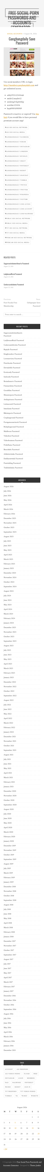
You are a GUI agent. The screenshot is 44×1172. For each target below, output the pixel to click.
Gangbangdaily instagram (17, 146)
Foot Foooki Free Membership (10, 304)
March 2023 (8, 668)
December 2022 (10, 682)
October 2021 (9, 745)
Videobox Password (11, 436)
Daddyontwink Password (13, 458)
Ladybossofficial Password (13, 274)
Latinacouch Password (12, 404)
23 (38, 1133)
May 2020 (7, 823)
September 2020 (10, 804)
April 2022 (8, 718)
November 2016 (10, 1000)
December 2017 (10, 941)
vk (17, 1096)
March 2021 (8, 777)
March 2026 (8, 509)
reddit (18, 1087)
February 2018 (9, 932)
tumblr (8, 1096)
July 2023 (7, 650)
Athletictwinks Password (13, 454)
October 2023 (9, 636)
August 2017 (8, 959)
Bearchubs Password (11, 449)
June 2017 (7, 968)
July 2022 (7, 704)
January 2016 (9, 1045)
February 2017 (9, 986)
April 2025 (8, 554)
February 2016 (9, 1041)
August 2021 (8, 754)
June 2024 (7, 600)
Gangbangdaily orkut (15, 160)
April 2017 (8, 977)
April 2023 (8, 664)
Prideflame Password (12, 445)
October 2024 (9, 582)
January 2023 (9, 677)
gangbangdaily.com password (19, 213)
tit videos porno (27, 1091)
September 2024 (10, 586)
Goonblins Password (12, 390)
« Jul (5, 1149)
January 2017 (9, 991)
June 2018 (7, 914)
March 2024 (8, 614)
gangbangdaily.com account (18, 208)
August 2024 (9, 591)
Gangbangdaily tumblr (16, 180)
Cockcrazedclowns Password (14, 284)
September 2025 (10, 532)
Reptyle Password (10, 349)
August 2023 (8, 645)
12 (15, 1128)
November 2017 (10, 945)
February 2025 (9, 564)
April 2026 (8, 504)
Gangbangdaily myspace (16, 156)
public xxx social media (16, 223)
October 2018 (9, 895)
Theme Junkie (35, 1165)
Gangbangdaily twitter (16, 189)
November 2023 (10, 632)
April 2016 (8, 1032)
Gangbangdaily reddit (15, 170)
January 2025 (9, 568)
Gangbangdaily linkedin (16, 151)
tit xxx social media (15, 232)
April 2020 (8, 827)
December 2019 (10, 845)
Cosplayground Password (13, 417)
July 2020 (7, 814)
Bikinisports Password (12, 413)
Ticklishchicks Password (13, 467)
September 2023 (10, 641)
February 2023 (9, 673)
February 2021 (9, 782)
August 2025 (9, 536)
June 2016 (7, 1023)
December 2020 (10, 791)
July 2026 (7, 491)
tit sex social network (16, 227)
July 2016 (7, 1018)
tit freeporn (10, 1091)
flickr (27, 1074)
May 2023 (7, 659)
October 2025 (9, 527)
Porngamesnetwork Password (15, 422)
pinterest (29, 1083)
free (35, 1074)
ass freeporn (22, 1069)
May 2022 (7, 714)
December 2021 (10, 736)
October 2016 (9, 1005)
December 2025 (10, 518)
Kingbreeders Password (13, 354)
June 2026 (7, 495)
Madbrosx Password (11, 431)
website (34, 1096)
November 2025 (10, 523)
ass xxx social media (15, 132)
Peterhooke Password (12, 363)
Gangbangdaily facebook (17, 136)
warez (24, 1096)
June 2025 (7, 545)
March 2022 (8, 723)
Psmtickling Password (12, 463)
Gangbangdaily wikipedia (17, 194)
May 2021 (7, 768)
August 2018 (8, 905)
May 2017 (7, 973)
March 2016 (8, 1036)
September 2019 (10, 859)
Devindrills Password (12, 367)
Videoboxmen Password (13, 440)
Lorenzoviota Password (13, 358)
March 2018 (8, 927)
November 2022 (10, 686)
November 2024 (10, 577)
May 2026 (7, 500)
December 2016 (10, 995)
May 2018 (7, 918)
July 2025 (7, 541)
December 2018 (10, 886)
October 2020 (9, 800)
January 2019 (9, 882)
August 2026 (9, 486)
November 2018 (10, 891)
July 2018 (7, 909)
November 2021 (10, 741)
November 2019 (10, 850)
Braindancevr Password (13, 381)
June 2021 (7, 764)
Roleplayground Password (14, 427)
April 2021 (8, 773)
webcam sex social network (18, 237)
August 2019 (8, 864)
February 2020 (9, 836)
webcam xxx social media (17, 242)
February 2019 (9, 877)
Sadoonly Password (11, 377)
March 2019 (8, 873)
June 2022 (7, 709)
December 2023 (10, 627)
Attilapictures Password (13, 399)
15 (33, 1128)
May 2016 (7, 1027)
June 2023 (7, 654)
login (20, 1078)
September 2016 (10, 1009)
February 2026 (9, 514)
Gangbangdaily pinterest (17, 165)
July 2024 (7, 595)
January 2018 (9, 936)
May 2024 (7, 604)
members (31, 1078)
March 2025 (8, 559)
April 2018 (8, 923)
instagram (9, 1078)
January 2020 (9, 841)
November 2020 (10, 795)
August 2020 (9, 809)
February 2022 (9, 727)
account (9, 1069)
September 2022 (10, 695)
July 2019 (7, 868)
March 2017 (8, 982)
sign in (27, 1087)
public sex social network (17, 218)
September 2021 (10, 750)
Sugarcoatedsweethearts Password (16, 263)
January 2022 (9, 732)
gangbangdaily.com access (17, 204)
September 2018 (10, 900)
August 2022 (9, 700)
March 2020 (8, 832)
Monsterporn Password (13, 395)
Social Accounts (14, 34)
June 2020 (7, 818)
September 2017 (10, 955)
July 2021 (7, 759)
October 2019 (9, 855)
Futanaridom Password (13, 386)
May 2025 (7, 550)
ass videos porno (12, 1074)
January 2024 (9, 623)
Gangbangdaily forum (15, 141)
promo (8, 1087)
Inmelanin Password (11, 408)
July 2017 (7, 964)
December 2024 (10, 573)
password (16, 1083)
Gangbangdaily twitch (16, 184)
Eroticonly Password (12, 372)
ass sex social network (16, 127)
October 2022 (9, 691)
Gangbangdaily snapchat (16, 175)
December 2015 (10, 1050)
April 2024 (8, 609)
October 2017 (9, 950)
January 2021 (9, 786)
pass (7, 1083)
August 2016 (8, 1014)
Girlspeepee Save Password (33, 304)
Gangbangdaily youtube (16, 199)
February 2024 (9, 618)
